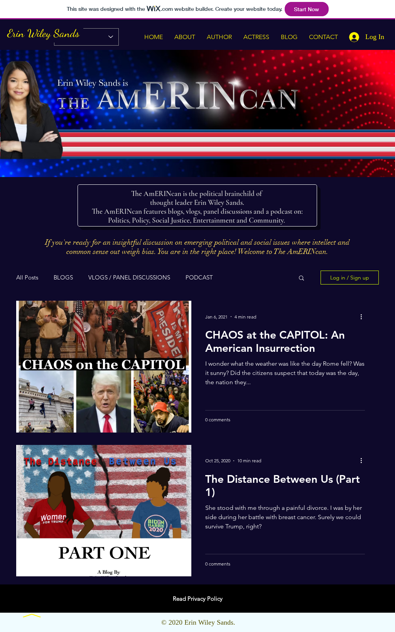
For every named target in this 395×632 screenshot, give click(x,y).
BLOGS (63, 277)
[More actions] (363, 316)
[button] (301, 278)
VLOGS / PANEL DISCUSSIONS (129, 277)
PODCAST (199, 277)
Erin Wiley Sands (43, 33)
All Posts (27, 277)
